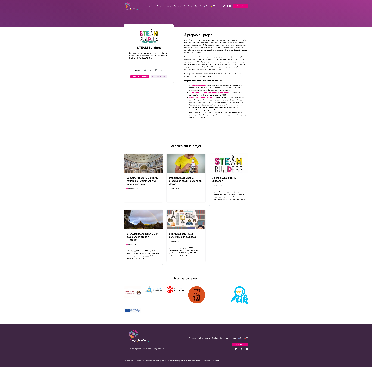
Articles (207, 338)
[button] (240, 6)
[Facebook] (221, 6)
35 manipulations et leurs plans (201, 97)
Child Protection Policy (187, 360)
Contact (233, 338)
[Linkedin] (230, 6)
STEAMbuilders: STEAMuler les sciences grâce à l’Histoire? (142, 236)
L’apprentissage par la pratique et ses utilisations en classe (185, 180)
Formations (224, 338)
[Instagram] (227, 6)
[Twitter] (224, 6)
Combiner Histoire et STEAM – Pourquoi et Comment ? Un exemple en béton (143, 180)
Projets (200, 338)
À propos (192, 338)
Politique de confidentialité (170, 360)
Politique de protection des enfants (208, 360)
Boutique (215, 338)
